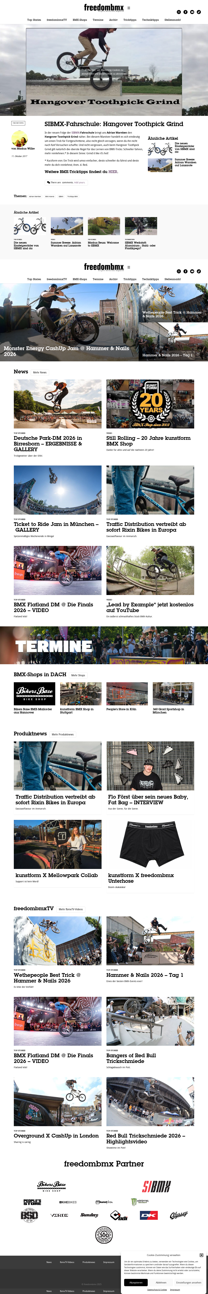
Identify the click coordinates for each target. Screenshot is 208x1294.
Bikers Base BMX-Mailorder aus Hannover (34, 700)
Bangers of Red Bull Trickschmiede (150, 1034)
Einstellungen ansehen (188, 1282)
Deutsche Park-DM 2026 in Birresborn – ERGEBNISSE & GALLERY (58, 419)
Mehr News (39, 372)
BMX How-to (49, 196)
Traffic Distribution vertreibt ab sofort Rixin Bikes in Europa (150, 503)
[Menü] (128, 8)
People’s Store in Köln (127, 698)
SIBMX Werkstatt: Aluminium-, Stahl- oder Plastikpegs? (141, 235)
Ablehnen (161, 1282)
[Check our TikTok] (199, 12)
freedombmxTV (57, 20)
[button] (201, 1255)
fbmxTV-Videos (67, 1291)
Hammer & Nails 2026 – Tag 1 (173, 341)
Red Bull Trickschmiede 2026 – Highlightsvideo (150, 1114)
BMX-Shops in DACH (40, 675)
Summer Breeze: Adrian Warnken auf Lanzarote (172, 165)
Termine (98, 20)
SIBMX (75, 132)
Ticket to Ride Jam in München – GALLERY (58, 503)
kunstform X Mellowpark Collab (58, 853)
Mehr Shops (78, 675)
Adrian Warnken (35, 196)
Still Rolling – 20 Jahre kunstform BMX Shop (150, 417)
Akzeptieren (136, 1282)
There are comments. (67, 182)
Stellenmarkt (173, 20)
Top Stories (34, 20)
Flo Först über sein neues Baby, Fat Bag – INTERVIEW (150, 778)
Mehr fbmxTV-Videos (71, 909)
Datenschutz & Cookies (157, 1290)
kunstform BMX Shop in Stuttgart (81, 700)
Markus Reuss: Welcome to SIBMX (104, 234)
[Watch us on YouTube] (192, 12)
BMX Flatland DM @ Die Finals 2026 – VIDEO (58, 583)
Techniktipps (150, 20)
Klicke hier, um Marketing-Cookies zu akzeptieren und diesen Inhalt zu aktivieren (104, 72)
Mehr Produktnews (63, 734)
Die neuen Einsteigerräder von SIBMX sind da (172, 149)
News (21, 372)
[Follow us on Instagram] (179, 12)
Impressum (175, 1290)
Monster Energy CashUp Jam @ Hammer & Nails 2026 (69, 322)
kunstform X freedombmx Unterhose (150, 856)
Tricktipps (130, 20)
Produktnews (30, 734)
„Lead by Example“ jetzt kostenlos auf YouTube (150, 583)
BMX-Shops (80, 20)
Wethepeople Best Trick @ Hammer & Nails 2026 (173, 302)
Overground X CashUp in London (58, 1112)
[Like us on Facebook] (185, 12)
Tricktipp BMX (72, 196)
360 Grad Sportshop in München (173, 700)
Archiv (113, 20)
